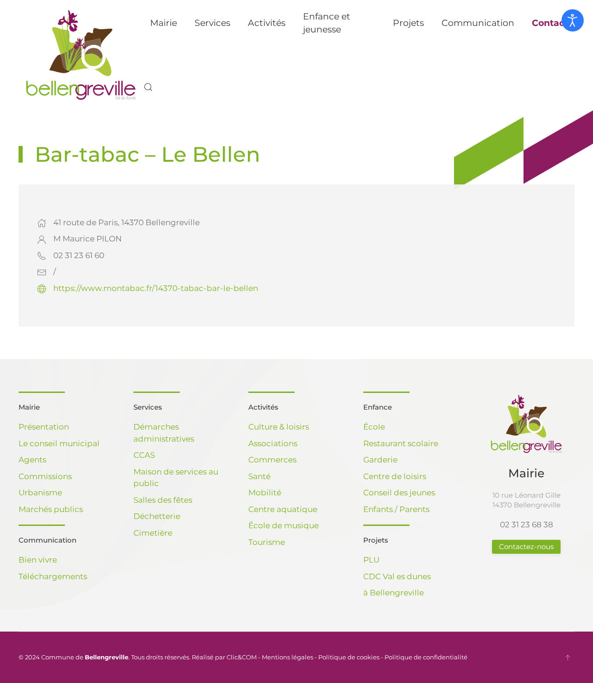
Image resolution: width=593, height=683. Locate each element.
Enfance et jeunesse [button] (326, 23)
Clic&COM (242, 657)
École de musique (283, 525)
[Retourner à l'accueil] (81, 55)
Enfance (377, 407)
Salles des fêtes (162, 500)
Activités (263, 407)
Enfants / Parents (396, 509)
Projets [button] (408, 23)
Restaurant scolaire (400, 443)
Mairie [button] (163, 23)
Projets (375, 540)
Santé (259, 476)
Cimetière (152, 533)
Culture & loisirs (278, 426)
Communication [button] (478, 23)
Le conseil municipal (59, 443)
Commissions (45, 476)
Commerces (272, 459)
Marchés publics (51, 509)
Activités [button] (266, 23)
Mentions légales (287, 657)
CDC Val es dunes (397, 576)
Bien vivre (38, 559)
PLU (371, 559)
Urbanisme (40, 492)
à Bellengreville (393, 592)
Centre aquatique (282, 509)
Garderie (380, 459)
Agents (32, 459)
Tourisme (266, 542)
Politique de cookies (348, 657)
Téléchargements (53, 576)
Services (147, 407)
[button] (148, 87)
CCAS (144, 455)
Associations (272, 443)
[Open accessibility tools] (572, 20)
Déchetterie (156, 516)
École (374, 426)
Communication (47, 540)
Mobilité (264, 492)
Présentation (44, 426)
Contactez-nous (526, 546)
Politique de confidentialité (426, 657)
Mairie (29, 407)
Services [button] (212, 23)
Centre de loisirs (394, 476)
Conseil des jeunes (399, 492)
